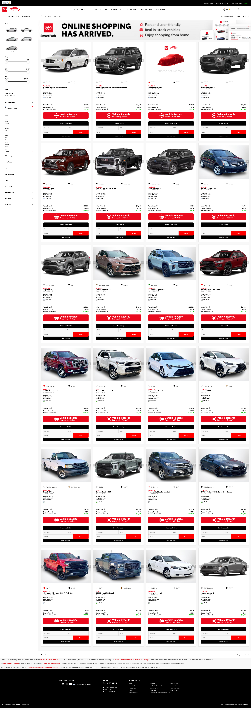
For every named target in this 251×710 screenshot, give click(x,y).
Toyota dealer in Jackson (49, 659)
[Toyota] (4, 9)
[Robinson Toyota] (15, 9)
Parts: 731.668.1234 (236, 3)
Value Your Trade (65, 136)
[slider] (6, 61)
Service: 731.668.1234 (222, 3)
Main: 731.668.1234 (209, 3)
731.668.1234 (110, 683)
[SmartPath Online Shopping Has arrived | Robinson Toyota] (144, 30)
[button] (89, 60)
